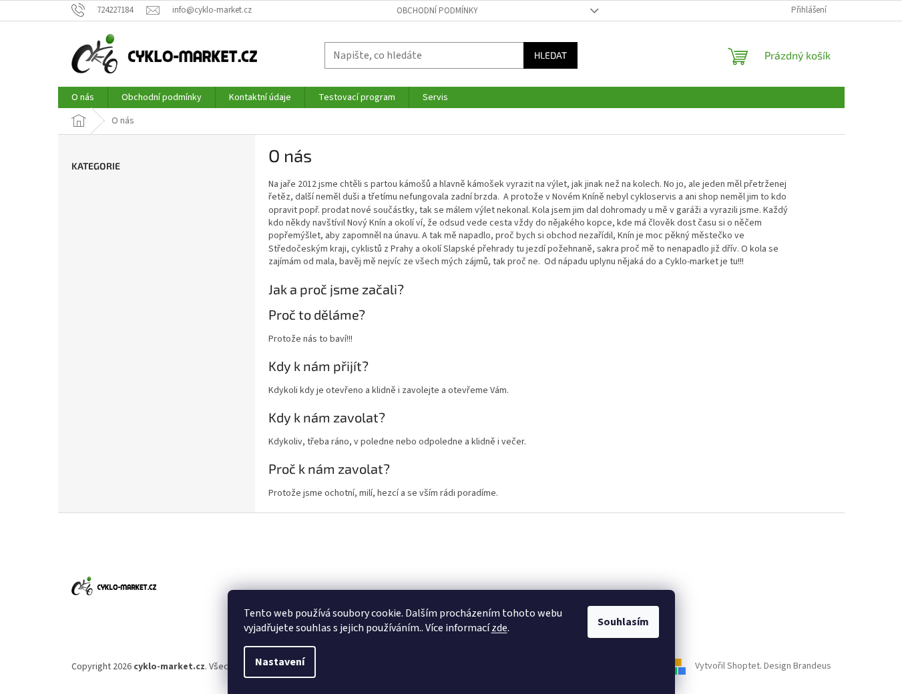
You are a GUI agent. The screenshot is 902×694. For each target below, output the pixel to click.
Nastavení (279, 662)
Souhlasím (623, 622)
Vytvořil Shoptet (727, 666)
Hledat (550, 55)
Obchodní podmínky (437, 11)
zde (499, 628)
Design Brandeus (797, 666)
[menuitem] (82, 97)
